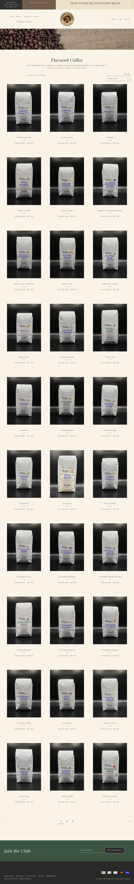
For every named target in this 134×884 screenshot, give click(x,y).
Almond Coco (67, 137)
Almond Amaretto (24, 137)
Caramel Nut (24, 503)
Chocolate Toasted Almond (110, 577)
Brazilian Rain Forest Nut (24, 284)
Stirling (41, 876)
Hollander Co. (51, 876)
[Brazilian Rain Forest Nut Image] (24, 254)
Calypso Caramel (67, 357)
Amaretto (110, 137)
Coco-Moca (67, 723)
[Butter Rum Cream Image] (110, 254)
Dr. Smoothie (30, 876)
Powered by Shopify (122, 879)
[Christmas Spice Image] (24, 620)
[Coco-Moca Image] (67, 693)
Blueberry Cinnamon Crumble (110, 211)
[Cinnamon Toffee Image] (24, 693)
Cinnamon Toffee (24, 723)
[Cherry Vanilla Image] (110, 474)
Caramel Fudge (110, 430)
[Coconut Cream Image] (110, 693)
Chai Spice (67, 503)
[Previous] (57, 2)
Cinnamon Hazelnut (67, 650)
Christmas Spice (24, 650)
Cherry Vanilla (110, 503)
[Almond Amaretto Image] (24, 108)
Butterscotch (24, 357)
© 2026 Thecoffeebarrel (105, 879)
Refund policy (25, 879)
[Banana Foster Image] (67, 181)
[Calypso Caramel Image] (67, 327)
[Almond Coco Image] (67, 108)
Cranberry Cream (110, 796)
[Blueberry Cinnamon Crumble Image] (110, 181)
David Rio (20, 876)
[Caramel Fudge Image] (110, 401)
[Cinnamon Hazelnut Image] (67, 620)
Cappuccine (9, 876)
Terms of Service (11, 879)
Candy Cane (110, 357)
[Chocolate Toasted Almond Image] (110, 547)
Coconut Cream (110, 723)
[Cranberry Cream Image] (110, 767)
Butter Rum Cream (110, 284)
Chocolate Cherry (24, 577)
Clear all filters (36, 75)
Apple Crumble (24, 211)
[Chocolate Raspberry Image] (67, 547)
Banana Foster (67, 211)
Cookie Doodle (67, 796)
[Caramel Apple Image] (67, 401)
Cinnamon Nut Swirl (110, 650)
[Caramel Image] (24, 401)
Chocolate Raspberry (67, 577)
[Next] (131, 2)
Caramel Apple (67, 430)
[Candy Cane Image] (110, 327)
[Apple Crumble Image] (24, 181)
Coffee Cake (24, 796)
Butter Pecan (67, 284)
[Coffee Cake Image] (24, 767)
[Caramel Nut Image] (24, 474)
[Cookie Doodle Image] (67, 767)
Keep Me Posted (114, 850)
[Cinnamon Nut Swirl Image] (110, 620)
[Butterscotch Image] (24, 327)
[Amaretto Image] (110, 108)
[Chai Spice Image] (67, 474)
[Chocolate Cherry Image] (24, 547)
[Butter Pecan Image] (67, 254)
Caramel (24, 430)
